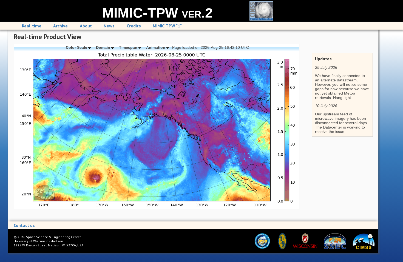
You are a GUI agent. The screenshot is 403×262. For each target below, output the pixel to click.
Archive (60, 26)
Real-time (31, 26)
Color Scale (77, 47)
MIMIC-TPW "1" (167, 26)
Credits (134, 26)
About (86, 26)
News (109, 26)
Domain (103, 47)
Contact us (24, 225)
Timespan (128, 47)
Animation (156, 47)
